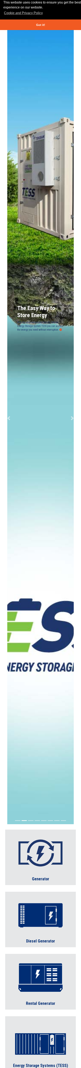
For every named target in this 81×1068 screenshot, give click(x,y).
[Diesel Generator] (40, 919)
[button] (8, 418)
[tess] (60, 329)
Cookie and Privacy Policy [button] (23, 13)
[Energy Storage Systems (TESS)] (40, 1044)
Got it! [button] (40, 25)
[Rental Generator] (40, 981)
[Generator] (40, 857)
